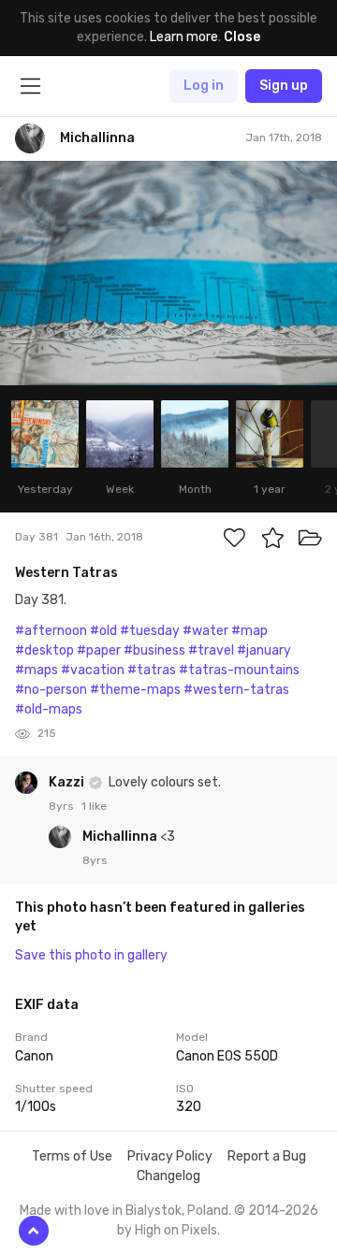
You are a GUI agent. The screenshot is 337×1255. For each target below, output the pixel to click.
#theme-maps (135, 690)
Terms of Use (72, 1156)
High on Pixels (176, 1230)
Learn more (184, 37)
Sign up (283, 86)
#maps (36, 670)
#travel (211, 650)
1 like (94, 806)
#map (249, 631)
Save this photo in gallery (91, 955)
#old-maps (48, 709)
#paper (99, 650)
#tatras (151, 670)
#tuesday (150, 631)
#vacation (93, 670)
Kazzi (68, 782)
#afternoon (51, 631)
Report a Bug (266, 1156)
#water (205, 631)
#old (103, 631)
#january (264, 650)
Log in (203, 86)
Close (242, 37)
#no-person (51, 690)
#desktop (44, 650)
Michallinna (121, 836)
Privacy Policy (169, 1156)
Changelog (168, 1176)
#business (154, 650)
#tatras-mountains (239, 670)
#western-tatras (236, 690)
